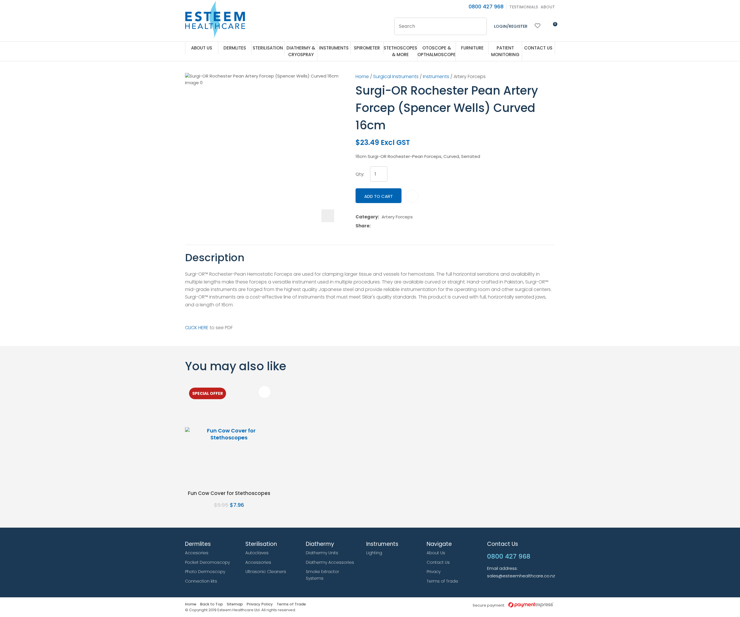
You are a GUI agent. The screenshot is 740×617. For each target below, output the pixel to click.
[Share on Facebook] (374, 226)
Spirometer (367, 48)
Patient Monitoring (505, 51)
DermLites (234, 48)
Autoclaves (257, 553)
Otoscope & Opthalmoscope (436, 51)
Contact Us (538, 48)
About (548, 7)
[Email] (391, 225)
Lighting (374, 553)
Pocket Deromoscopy (207, 562)
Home (362, 76)
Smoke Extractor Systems (322, 575)
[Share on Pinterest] (400, 226)
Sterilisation (268, 48)
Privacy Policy (260, 604)
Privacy (434, 571)
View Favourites (538, 26)
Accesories (196, 553)
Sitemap (235, 604)
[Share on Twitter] (382, 225)
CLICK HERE (196, 327)
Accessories (258, 562)
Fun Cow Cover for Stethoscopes (229, 493)
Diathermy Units (322, 553)
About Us (201, 48)
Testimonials (523, 7)
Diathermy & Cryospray (300, 51)
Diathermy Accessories (330, 562)
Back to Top (211, 604)
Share (362, 226)
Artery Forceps (470, 76)
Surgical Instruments (396, 76)
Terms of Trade (442, 581)
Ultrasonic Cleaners (265, 571)
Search (480, 26)
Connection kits (201, 581)
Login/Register (511, 26)
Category (367, 217)
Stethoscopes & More (400, 51)
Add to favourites (264, 392)
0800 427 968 (486, 6)
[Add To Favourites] (412, 196)
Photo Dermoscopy (205, 571)
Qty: (360, 174)
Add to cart (378, 196)
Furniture (472, 48)
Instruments (334, 48)
